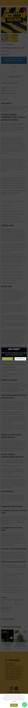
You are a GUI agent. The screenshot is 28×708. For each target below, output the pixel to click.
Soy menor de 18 (20, 358)
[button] (24, 704)
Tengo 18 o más (7, 358)
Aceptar (14, 705)
